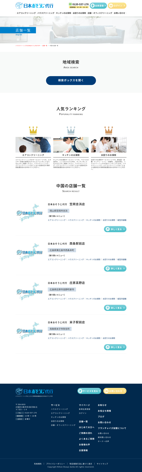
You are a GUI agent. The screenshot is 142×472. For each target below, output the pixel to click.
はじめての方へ (87, 427)
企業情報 (83, 450)
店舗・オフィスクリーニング (100, 13)
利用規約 (38, 464)
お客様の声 (84, 444)
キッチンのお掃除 (63, 13)
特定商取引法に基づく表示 (81, 464)
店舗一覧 (44, 45)
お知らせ (102, 405)
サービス (55, 405)
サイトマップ (102, 464)
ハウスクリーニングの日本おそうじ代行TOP (28, 45)
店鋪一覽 (83, 421)
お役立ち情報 (104, 410)
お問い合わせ (119, 13)
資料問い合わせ (104, 437)
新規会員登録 (84, 409)
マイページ (84, 405)
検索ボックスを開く (71, 80)
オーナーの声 (103, 441)
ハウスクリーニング (45, 13)
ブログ (101, 416)
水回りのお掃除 (79, 13)
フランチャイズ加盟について (112, 428)
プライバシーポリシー (55, 464)
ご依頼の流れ (85, 432)
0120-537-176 (80, 4)
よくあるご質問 (87, 438)
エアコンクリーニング (26, 13)
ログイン (83, 413)
